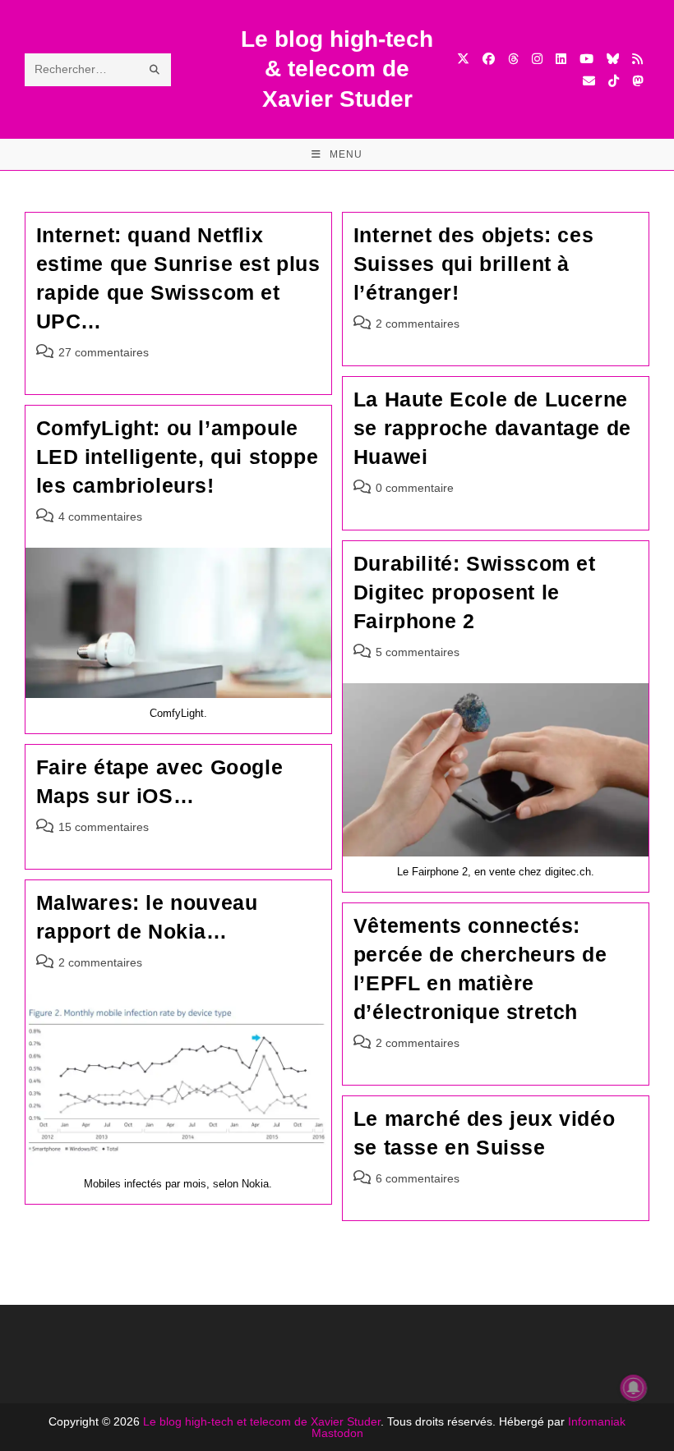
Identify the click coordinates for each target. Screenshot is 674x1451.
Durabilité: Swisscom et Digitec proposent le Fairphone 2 (474, 592)
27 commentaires (103, 352)
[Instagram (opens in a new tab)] (537, 59)
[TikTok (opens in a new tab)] (614, 81)
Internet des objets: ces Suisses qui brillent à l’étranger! (473, 263)
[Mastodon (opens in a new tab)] (637, 81)
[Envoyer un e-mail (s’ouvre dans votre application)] (589, 81)
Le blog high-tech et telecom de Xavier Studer (262, 1421)
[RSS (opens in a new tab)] (637, 59)
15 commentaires (103, 826)
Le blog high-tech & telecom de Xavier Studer (337, 69)
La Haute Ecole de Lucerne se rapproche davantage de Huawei (492, 428)
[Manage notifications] (634, 1388)
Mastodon (337, 1433)
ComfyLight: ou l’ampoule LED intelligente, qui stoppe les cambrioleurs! (177, 456)
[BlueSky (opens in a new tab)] (613, 59)
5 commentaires (417, 652)
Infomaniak (597, 1421)
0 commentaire (415, 487)
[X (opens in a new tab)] (463, 59)
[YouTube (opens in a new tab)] (586, 59)
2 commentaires (417, 323)
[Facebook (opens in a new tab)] (488, 59)
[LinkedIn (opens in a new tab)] (561, 59)
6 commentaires (417, 1178)
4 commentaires (100, 516)
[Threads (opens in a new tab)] (513, 59)
